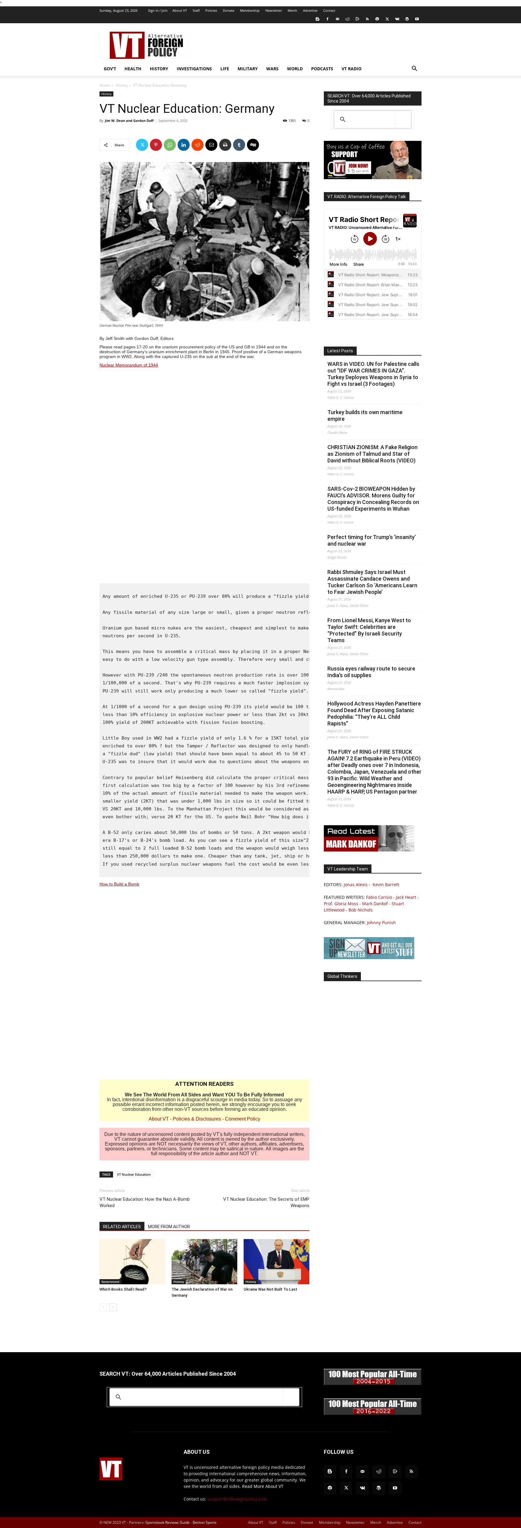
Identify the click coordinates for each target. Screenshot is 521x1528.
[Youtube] (417, 19)
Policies (211, 10)
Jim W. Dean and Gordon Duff (129, 120)
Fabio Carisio (379, 897)
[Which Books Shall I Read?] (132, 1261)
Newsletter (273, 10)
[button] (414, 69)
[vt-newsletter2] (369, 957)
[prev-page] (103, 1307)
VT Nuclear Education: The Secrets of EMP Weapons (266, 1202)
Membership (250, 10)
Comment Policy (242, 1118)
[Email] (211, 145)
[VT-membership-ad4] (373, 177)
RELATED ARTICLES (122, 1226)
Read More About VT (262, 1486)
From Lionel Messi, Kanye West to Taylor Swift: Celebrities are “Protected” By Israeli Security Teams (369, 630)
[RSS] (367, 19)
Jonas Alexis (356, 884)
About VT (179, 10)
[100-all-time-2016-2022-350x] (373, 1413)
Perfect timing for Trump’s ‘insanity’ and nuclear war (371, 540)
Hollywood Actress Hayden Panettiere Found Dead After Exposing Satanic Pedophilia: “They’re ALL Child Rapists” (374, 713)
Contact (329, 10)
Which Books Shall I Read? (123, 1289)
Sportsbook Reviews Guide (167, 1522)
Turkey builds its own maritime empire (365, 415)
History (159, 68)
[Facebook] (327, 19)
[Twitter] (387, 19)
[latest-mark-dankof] (369, 850)
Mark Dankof (375, 903)
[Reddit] (347, 19)
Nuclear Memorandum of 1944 (128, 365)
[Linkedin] (184, 145)
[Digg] (253, 145)
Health (133, 68)
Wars (272, 68)
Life (224, 68)
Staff (196, 10)
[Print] (225, 145)
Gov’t (110, 68)
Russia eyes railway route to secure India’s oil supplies (371, 671)
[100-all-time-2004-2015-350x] (373, 1384)
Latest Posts (340, 350)
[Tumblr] (239, 145)
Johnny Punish (381, 922)
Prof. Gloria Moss (341, 903)
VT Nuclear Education (134, 1174)
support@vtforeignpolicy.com (237, 1499)
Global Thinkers (342, 976)
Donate (228, 10)
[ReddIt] (197, 145)
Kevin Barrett (386, 884)
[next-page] (113, 1307)
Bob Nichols (361, 910)
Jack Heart (406, 897)
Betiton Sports (204, 1522)
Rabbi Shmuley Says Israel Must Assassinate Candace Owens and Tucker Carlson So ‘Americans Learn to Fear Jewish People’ (372, 582)
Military (248, 68)
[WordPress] (407, 19)
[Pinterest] (156, 145)
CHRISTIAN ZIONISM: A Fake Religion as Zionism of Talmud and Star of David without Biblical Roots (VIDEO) (372, 454)
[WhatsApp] (170, 145)
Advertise (310, 10)
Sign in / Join (158, 10)
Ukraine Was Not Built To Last (270, 1289)
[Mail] (337, 19)
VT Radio (352, 68)
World (295, 68)
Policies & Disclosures (197, 1118)
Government (110, 1281)
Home (104, 85)
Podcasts (322, 68)
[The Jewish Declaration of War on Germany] (204, 1261)
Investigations (194, 68)
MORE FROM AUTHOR (169, 1226)
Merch (292, 10)
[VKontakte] (397, 19)
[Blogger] (317, 19)
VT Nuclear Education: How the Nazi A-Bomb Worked (144, 1202)
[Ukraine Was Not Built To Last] (276, 1261)
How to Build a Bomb (119, 884)
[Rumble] (357, 19)
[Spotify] (377, 19)
